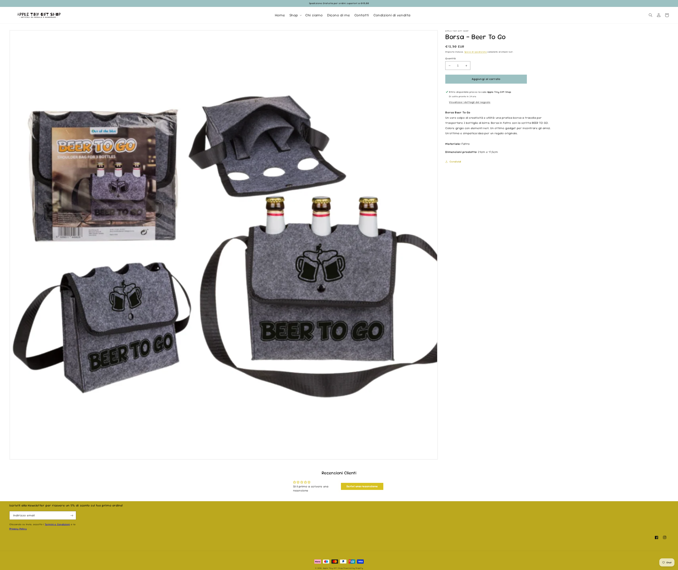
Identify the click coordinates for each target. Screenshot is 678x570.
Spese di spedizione (475, 51)
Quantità (450, 58)
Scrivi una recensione (362, 486)
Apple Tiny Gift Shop (333, 568)
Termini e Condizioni (57, 524)
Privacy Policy (18, 528)
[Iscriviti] (72, 515)
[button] (295, 15)
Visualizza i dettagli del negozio (469, 102)
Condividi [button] (455, 161)
